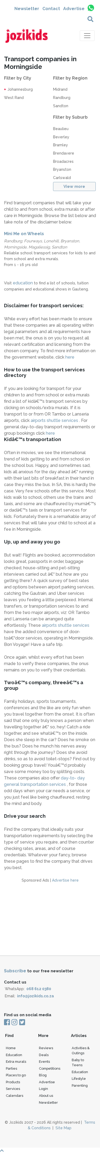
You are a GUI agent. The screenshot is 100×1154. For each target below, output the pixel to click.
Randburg (61, 98)
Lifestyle (79, 1079)
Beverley (61, 137)
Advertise (74, 8)
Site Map (63, 1128)
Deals (44, 1055)
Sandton (60, 106)
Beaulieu (61, 129)
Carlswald (62, 178)
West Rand (14, 98)
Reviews (46, 1048)
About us (46, 1096)
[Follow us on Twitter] (21, 1022)
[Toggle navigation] (87, 35)
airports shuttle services (55, 420)
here (69, 357)
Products (13, 1082)
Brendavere (63, 153)
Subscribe (15, 970)
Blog (43, 1075)
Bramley (60, 145)
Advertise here (65, 880)
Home (11, 1048)
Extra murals (16, 1062)
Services (13, 1089)
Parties (11, 1068)
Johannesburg (19, 89)
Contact (51, 8)
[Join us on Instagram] (14, 1022)
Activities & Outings (81, 1050)
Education (14, 1055)
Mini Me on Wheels (24, 233)
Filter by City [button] (17, 78)
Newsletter (26, 8)
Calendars (14, 1096)
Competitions (49, 1068)
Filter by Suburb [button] (70, 117)
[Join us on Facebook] (7, 1022)
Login (43, 1089)
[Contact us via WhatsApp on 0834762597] (90, 8)
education (23, 282)
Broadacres (63, 161)
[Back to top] (50, 1151)
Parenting (80, 1085)
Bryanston (62, 169)
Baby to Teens (78, 1062)
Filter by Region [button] (70, 78)
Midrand (60, 89)
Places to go (16, 1075)
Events (44, 1062)
